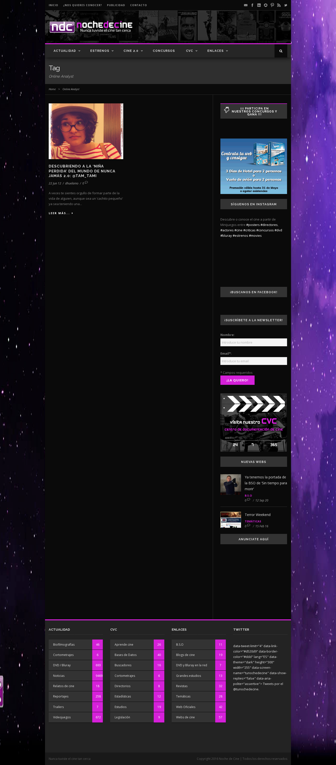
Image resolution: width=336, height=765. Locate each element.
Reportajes (60, 696)
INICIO (53, 5)
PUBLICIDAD (116, 5)
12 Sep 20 (261, 500)
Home (52, 89)
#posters (253, 225)
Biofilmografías (64, 644)
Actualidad (65, 51)
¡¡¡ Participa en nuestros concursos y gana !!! (254, 111)
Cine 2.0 (130, 51)
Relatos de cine (63, 686)
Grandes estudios (188, 676)
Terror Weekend (258, 514)
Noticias (58, 676)
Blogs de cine (185, 655)
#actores (227, 230)
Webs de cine (185, 717)
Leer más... (59, 213)
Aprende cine (124, 644)
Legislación (122, 717)
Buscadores (123, 665)
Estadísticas (123, 696)
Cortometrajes (63, 655)
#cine (238, 230)
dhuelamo (71, 183)
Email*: (226, 353)
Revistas (181, 686)
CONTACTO (138, 5)
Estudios (120, 707)
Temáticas (253, 521)
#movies (255, 235)
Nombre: (227, 335)
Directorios (122, 686)
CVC (189, 51)
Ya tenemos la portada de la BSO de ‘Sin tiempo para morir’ (266, 483)
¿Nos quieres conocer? (82, 5)
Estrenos (99, 51)
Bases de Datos (126, 655)
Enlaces (215, 51)
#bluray (226, 235)
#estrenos (240, 235)
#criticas (249, 230)
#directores (269, 225)
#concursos (265, 230)
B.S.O (248, 495)
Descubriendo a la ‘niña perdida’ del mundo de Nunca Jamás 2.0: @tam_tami (82, 171)
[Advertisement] (229, 31)
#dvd (278, 230)
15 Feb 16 (261, 526)
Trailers (58, 707)
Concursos (164, 51)
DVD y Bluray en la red (191, 665)
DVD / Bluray (62, 665)
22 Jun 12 (55, 183)
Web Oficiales (185, 707)
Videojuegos (62, 717)
